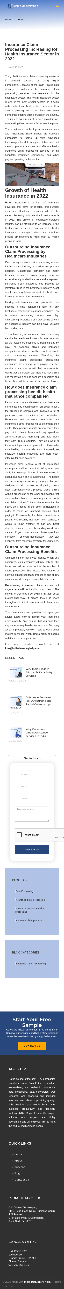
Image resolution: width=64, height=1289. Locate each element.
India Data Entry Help (37, 1281)
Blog (17, 1173)
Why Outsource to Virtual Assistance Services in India (37, 733)
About (18, 1160)
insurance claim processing (30, 899)
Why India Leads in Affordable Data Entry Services (39, 672)
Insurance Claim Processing (31, 963)
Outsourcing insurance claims (24, 585)
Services (20, 1167)
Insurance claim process (29, 920)
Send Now (32, 849)
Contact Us (32, 1045)
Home (8, 19)
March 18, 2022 (16, 67)
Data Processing (24, 891)
